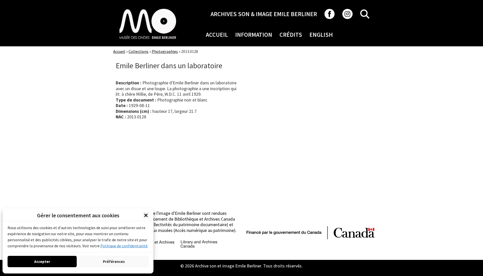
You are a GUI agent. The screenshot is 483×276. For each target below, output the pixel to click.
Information (253, 35)
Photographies (165, 51)
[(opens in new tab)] (147, 9)
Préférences (114, 261)
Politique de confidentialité (124, 245)
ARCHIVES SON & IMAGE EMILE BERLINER (264, 14)
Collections (138, 51)
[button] (145, 215)
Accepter (42, 261)
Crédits (290, 35)
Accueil (217, 35)
